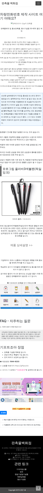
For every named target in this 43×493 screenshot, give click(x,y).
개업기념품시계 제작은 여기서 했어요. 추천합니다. (19, 420)
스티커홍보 (31, 117)
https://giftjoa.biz (22, 366)
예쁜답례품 (21, 477)
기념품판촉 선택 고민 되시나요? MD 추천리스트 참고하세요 (22, 425)
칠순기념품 (21, 479)
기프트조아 (26, 219)
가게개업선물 (21, 469)
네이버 (4, 370)
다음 (10, 370)
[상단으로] (38, 488)
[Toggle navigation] (38, 3)
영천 (21, 472)
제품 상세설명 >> (21, 245)
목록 (4, 413)
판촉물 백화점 (10, 3)
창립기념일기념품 (21, 474)
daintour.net (30, 490)
